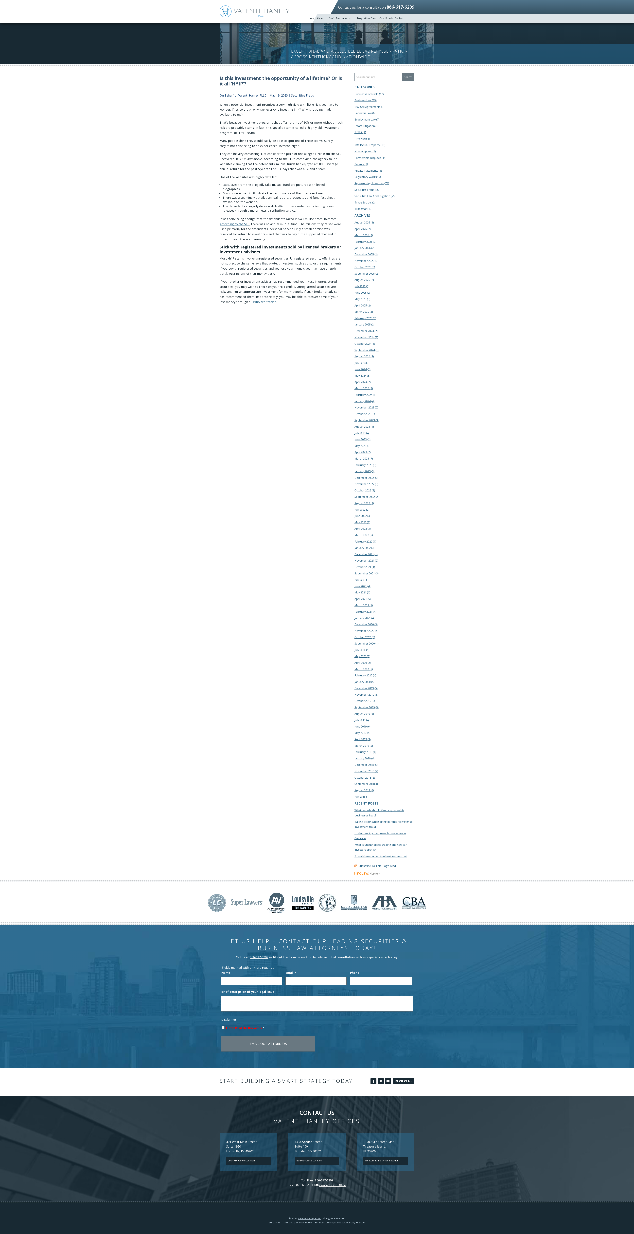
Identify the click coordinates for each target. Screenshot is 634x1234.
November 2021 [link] (364, 560)
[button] (373, 1081)
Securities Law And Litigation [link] (372, 196)
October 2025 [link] (362, 267)
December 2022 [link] (364, 478)
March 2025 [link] (361, 312)
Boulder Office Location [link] (309, 1160)
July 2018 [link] (360, 796)
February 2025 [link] (363, 318)
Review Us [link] (403, 1081)
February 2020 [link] (363, 675)
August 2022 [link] (362, 503)
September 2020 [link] (364, 643)
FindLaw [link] (360, 1222)
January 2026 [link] (362, 248)
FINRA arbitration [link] (263, 302)
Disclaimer (228, 1020)
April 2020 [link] (360, 663)
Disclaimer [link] (275, 1222)
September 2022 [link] (364, 497)
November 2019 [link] (364, 694)
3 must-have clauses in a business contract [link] (380, 856)
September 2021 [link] (364, 573)
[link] (254, 11)
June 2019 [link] (360, 726)
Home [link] (312, 18)
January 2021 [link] (362, 618)
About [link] (320, 18)
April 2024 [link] (360, 382)
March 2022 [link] (361, 535)
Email (290, 973)
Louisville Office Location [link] (241, 1160)
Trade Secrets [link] (363, 202)
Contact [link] (399, 18)
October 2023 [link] (362, 414)
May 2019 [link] (360, 733)
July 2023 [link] (360, 433)
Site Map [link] (288, 1222)
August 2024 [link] (362, 356)
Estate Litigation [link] (364, 126)
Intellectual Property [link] (367, 145)
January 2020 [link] (362, 682)
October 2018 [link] (362, 777)
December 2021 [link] (364, 554)
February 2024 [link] (363, 395)
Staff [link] (331, 18)
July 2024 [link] (360, 363)
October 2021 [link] (362, 567)
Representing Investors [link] (369, 183)
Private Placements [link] (366, 170)
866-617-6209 (400, 7)
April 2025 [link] (360, 305)
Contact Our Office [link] (332, 1185)
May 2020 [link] (360, 656)
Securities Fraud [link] (302, 95)
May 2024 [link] (360, 375)
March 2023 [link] (361, 458)
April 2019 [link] (360, 739)
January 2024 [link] (362, 401)
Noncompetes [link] (363, 151)
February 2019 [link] (363, 752)
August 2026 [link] (362, 222)
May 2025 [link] (360, 299)
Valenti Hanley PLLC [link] (252, 95)
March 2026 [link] (361, 235)
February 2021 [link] (363, 611)
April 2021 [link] (360, 599)
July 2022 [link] (360, 509)
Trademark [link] (361, 209)
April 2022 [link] (360, 528)
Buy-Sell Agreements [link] (367, 107)
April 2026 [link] (360, 229)
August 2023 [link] (362, 426)
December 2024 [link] (364, 331)
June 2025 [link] (360, 292)
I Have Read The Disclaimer (245, 1028)
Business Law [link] (362, 100)
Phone (354, 973)
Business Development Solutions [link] (333, 1222)
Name (225, 973)
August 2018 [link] (362, 790)
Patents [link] (359, 164)
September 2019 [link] (364, 707)
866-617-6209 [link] (259, 957)
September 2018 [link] (364, 784)
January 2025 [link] (362, 324)
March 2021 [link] (361, 605)
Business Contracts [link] (366, 94)
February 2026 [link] (363, 241)
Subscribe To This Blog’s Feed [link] (377, 866)
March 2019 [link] (361, 746)
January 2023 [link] (362, 471)
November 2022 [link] (364, 484)
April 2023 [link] (360, 452)
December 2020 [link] (364, 624)
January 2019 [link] (362, 758)
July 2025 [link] (360, 286)
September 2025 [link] (364, 273)
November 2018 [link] (364, 771)
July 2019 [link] (360, 720)
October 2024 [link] (362, 343)
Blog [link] (359, 18)
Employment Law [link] (365, 119)
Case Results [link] (386, 18)
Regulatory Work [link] (365, 177)
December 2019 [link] (364, 688)
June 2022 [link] (360, 516)
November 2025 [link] (364, 261)
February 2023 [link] (363, 465)
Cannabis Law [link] (363, 113)
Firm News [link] (361, 139)
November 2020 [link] (364, 631)
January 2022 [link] (362, 548)
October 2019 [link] (362, 701)
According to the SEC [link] (234, 224)
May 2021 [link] (360, 592)
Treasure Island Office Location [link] (382, 1160)
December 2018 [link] (364, 765)
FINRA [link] (358, 132)
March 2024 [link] (361, 388)
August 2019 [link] (362, 714)
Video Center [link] (371, 18)
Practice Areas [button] (343, 18)
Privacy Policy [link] (304, 1222)
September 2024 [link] (364, 350)
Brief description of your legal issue (247, 992)
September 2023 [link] (364, 420)
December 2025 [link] (364, 254)
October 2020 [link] (362, 637)
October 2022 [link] (362, 490)
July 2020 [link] (360, 650)
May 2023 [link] (360, 446)
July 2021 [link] (360, 580)
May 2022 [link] (360, 522)
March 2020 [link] (361, 669)
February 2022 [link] (363, 541)
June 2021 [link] (360, 586)
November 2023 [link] (364, 407)
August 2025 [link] (362, 280)
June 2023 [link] (360, 439)
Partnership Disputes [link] (367, 158)
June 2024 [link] (360, 369)
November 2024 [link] (364, 337)
